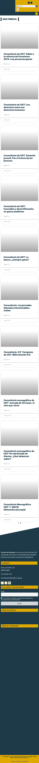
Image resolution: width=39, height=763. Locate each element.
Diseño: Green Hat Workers (19, 761)
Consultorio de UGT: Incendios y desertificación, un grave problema (19, 209)
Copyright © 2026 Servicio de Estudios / (15, 756)
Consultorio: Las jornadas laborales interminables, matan (18, 308)
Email (2, 591)
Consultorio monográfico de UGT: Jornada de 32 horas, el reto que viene (19, 403)
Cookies (29, 756)
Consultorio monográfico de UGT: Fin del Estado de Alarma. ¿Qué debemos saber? (19, 455)
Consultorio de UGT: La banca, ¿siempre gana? (16, 258)
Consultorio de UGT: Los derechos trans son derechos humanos (17, 107)
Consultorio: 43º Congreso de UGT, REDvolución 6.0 (18, 353)
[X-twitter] (2, 583)
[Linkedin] (31, 3)
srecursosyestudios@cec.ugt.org (11, 578)
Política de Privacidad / (22, 757)
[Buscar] (36, 6)
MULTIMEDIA (10, 19)
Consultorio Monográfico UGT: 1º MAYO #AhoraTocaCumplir (17, 507)
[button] (18, 9)
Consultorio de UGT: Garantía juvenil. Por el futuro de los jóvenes (19, 158)
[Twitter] (29, 3)
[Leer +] (7, 64)
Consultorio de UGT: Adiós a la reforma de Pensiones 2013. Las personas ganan (19, 57)
